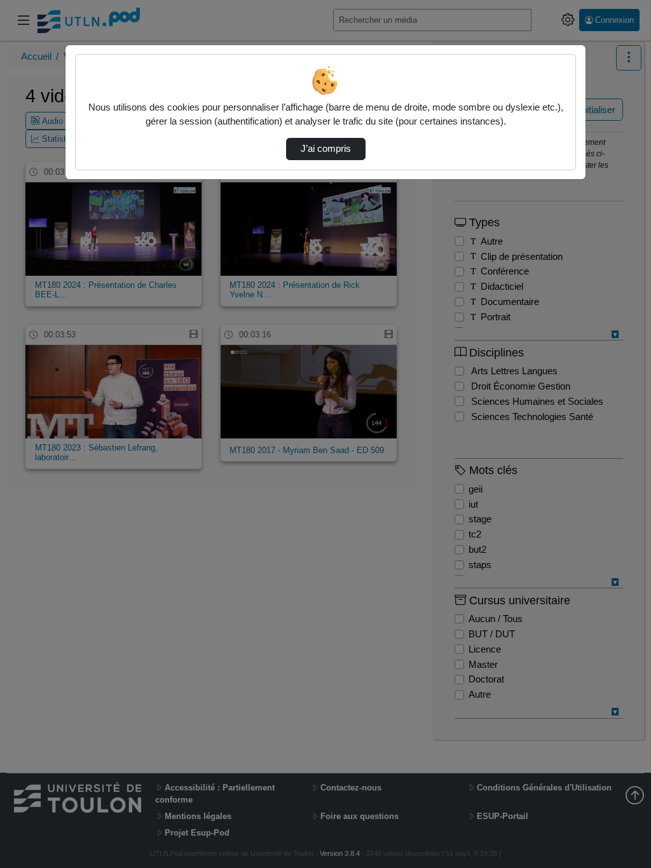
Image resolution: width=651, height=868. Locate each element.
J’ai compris (326, 149)
